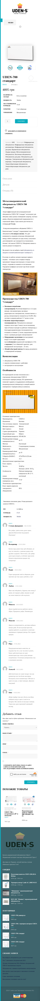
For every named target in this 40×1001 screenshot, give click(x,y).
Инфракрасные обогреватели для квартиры (10, 809)
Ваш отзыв (8, 733)
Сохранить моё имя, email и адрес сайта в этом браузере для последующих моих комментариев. (18, 766)
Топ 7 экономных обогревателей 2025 (14, 960)
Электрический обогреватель (21, 161)
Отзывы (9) (8, 191)
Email (5, 752)
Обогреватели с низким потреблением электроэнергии (19, 968)
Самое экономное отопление (11, 976)
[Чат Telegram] (27, 22)
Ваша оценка (8, 724)
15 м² (18, 513)
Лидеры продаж (10, 152)
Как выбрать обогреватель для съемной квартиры (18, 957)
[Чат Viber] (32, 22)
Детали (6, 185)
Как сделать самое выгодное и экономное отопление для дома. (19, 972)
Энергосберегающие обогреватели (16, 164)
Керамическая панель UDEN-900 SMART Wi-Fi (28, 813)
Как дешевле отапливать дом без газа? (14, 979)
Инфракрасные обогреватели (26, 808)
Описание (7, 179)
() (14, 84)
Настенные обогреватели (23, 154)
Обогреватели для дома (12, 157)
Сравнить (9, 133)
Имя (5, 744)
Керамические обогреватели (21, 149)
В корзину (21, 121)
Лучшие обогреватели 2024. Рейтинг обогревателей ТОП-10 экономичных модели (18, 964)
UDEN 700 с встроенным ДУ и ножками (11, 813)
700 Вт (19, 516)
